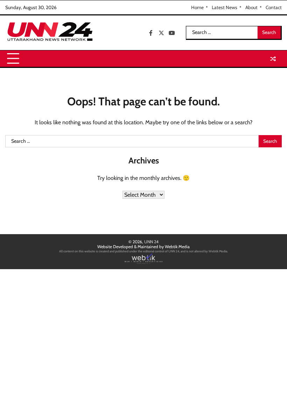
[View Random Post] (273, 59)
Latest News (224, 7)
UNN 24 (151, 241)
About (251, 7)
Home (197, 7)
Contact (274, 7)
